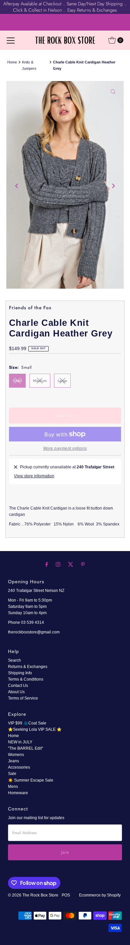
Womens (16, 754)
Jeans (13, 761)
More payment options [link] (65, 448)
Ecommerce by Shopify (100, 895)
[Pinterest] (83, 564)
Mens (13, 786)
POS (66, 895)
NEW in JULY (20, 742)
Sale (12, 773)
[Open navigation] (11, 40)
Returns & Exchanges (27, 666)
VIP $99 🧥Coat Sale (27, 723)
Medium (40, 380)
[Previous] (17, 186)
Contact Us (18, 685)
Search (14, 660)
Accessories (19, 767)
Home (12, 62)
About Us (16, 692)
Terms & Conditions (25, 679)
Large (62, 380)
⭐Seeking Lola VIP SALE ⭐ (35, 729)
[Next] (113, 186)
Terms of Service (23, 698)
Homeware (18, 793)
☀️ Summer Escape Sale (30, 780)
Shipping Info (20, 673)
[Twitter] (70, 564)
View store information (34, 476)
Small (17, 380)
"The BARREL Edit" (25, 748)
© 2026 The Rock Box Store (33, 895)
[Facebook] (46, 564)
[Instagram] (58, 564)
